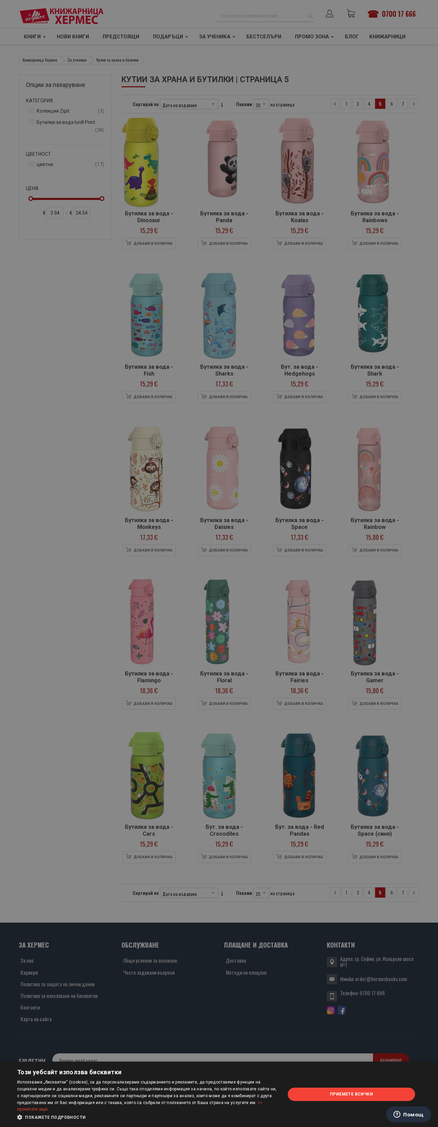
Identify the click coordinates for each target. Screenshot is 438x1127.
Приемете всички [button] (351, 1094)
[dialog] (219, 1094)
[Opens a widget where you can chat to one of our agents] (408, 1115)
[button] (147, 1117)
